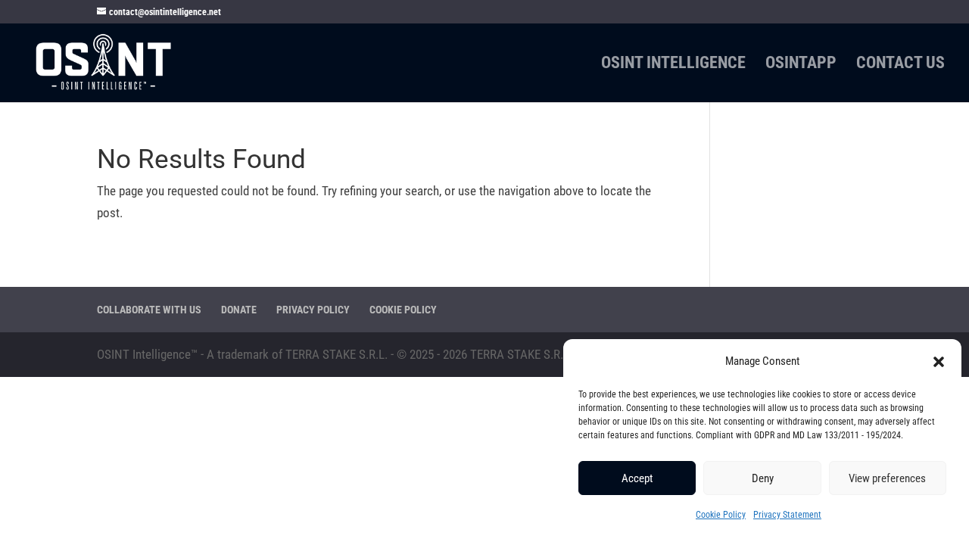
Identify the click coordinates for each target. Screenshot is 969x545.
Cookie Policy (721, 514)
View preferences (887, 478)
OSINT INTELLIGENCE (673, 65)
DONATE (239, 310)
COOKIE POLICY (403, 310)
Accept (637, 478)
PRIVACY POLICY (313, 310)
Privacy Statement (787, 514)
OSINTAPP (801, 65)
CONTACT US (900, 65)
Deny (763, 478)
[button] (938, 361)
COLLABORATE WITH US (149, 310)
